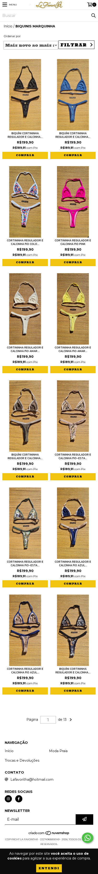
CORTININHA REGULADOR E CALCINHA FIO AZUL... (73, 563)
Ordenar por (12, 36)
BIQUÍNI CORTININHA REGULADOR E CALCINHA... (25, 135)
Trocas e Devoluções (22, 760)
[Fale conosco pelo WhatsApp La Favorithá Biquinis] (87, 838)
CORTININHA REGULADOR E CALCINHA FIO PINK (73, 242)
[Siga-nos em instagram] (8, 798)
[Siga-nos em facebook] (18, 798)
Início (8, 26)
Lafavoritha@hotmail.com (32, 779)
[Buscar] (93, 15)
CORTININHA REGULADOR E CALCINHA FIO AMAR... (25, 349)
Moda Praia (58, 751)
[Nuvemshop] (49, 834)
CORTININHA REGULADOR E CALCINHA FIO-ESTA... (73, 456)
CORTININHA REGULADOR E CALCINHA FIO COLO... (25, 242)
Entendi (49, 868)
